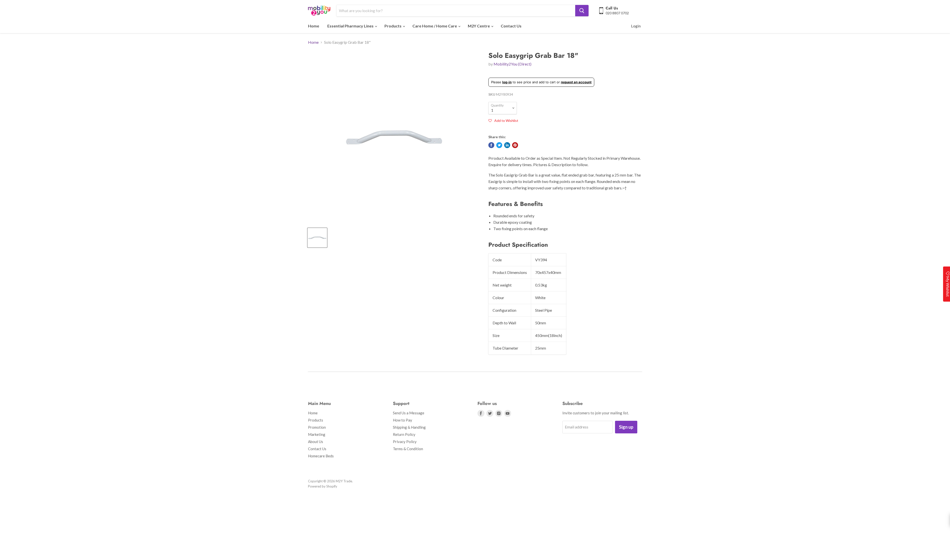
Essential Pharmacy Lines (350, 25)
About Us (315, 441)
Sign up (626, 427)
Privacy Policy (405, 441)
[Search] (582, 10)
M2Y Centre (479, 25)
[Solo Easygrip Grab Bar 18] (317, 237)
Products (393, 25)
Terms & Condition (408, 448)
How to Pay (402, 420)
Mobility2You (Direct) (512, 64)
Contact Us (511, 25)
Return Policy (404, 434)
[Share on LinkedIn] (507, 145)
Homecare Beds (321, 456)
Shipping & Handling (409, 427)
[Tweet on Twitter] (499, 145)
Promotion (317, 427)
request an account (576, 82)
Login (636, 26)
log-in (507, 82)
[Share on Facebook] (491, 145)
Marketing (316, 434)
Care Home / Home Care (435, 25)
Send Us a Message (408, 413)
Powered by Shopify (322, 486)
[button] (503, 120)
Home (313, 25)
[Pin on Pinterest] (515, 145)
